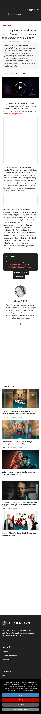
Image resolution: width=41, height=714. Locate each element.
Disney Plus (6, 73)
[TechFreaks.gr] (14, 14)
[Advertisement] (20, 140)
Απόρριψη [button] (20, 700)
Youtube (27, 267)
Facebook (11, 267)
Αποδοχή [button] (20, 695)
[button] (4, 14)
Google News (17, 264)
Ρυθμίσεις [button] (20, 705)
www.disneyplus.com (14, 114)
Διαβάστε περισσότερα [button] (20, 709)
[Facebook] (20, 324)
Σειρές (16, 73)
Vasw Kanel (21, 300)
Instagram (20, 267)
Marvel (24, 73)
